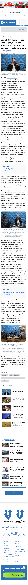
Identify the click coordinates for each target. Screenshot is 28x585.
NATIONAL (7, 550)
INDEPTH (6, 559)
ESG (5, 552)
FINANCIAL (7, 546)
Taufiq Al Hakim (8, 50)
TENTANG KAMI (19, 549)
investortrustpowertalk (18, 378)
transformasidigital (14, 375)
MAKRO (6, 544)
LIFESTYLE (6, 561)
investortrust (5, 380)
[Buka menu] (2, 12)
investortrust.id (12, 78)
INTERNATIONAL (8, 555)
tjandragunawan (6, 378)
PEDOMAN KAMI (20, 551)
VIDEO (17, 544)
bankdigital (4, 375)
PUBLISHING (19, 554)
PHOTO (17, 541)
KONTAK (17, 556)
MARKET (6, 541)
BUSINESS (6, 548)
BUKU (17, 561)
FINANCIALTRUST (9, 557)
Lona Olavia (6, 51)
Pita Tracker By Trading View (23, 25)
